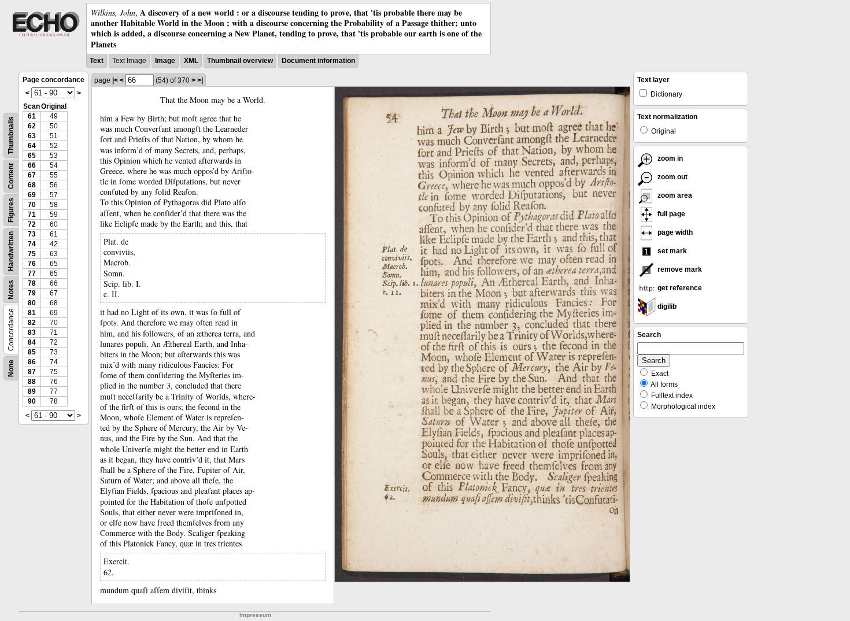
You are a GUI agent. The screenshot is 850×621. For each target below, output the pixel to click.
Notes (11, 290)
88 (32, 382)
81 (32, 313)
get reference (679, 288)
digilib (666, 306)
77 (32, 273)
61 (32, 116)
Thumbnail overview (240, 61)
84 (32, 342)
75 (32, 254)
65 (32, 155)
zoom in (669, 158)
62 (32, 126)
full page (670, 214)
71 (32, 214)
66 (32, 165)
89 (32, 391)
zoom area (674, 195)
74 (32, 244)
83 (32, 332)
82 (32, 323)
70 (32, 205)
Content (11, 176)
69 (32, 195)
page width (674, 232)
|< (115, 80)
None (11, 368)
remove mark (679, 269)
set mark (671, 251)
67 (32, 175)
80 (32, 303)
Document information (318, 61)
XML (191, 61)
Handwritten (11, 251)
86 (32, 362)
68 (32, 185)
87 (32, 372)
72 (32, 224)
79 (32, 293)
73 (32, 234)
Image (165, 61)
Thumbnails (11, 135)
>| (200, 80)
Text (97, 61)
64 (32, 146)
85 (32, 352)
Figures (11, 210)
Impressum (255, 615)
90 (32, 401)
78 (32, 283)
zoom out (672, 177)
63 (32, 136)
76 (32, 264)
